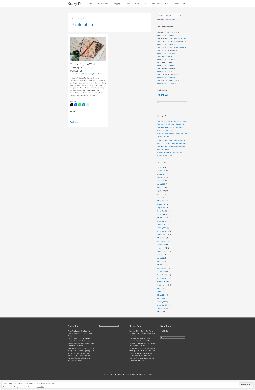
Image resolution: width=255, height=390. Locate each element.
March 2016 (161, 218)
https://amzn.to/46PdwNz (166, 35)
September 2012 (163, 285)
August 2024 (161, 174)
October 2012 (162, 282)
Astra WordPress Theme (143, 374)
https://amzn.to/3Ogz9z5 (166, 53)
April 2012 (160, 292)
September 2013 (163, 251)
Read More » (74, 122)
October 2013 (162, 248)
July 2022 (160, 194)
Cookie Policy (40, 387)
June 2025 (161, 167)
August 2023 (161, 177)
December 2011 (162, 305)
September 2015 (163, 224)
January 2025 (162, 171)
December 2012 (163, 275)
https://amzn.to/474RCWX (166, 77)
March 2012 (161, 295)
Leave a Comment (76, 74)
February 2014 (162, 241)
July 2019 (160, 197)
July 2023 (160, 181)
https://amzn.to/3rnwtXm (166, 71)
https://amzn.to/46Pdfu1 (165, 65)
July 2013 (160, 255)
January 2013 (162, 271)
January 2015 (162, 228)
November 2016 (163, 211)
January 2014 (162, 245)
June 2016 (161, 214)
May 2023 (160, 187)
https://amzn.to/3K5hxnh (166, 59)
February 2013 (162, 268)
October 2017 (162, 204)
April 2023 (161, 191)
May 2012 (160, 288)
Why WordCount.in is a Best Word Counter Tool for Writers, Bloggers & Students (80, 333)
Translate (173, 19)
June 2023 (161, 184)
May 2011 (160, 312)
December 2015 (163, 221)
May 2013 (160, 261)
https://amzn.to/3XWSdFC (166, 83)
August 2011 (161, 308)
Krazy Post (76, 3)
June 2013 (161, 258)
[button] (184, 4)
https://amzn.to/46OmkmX (166, 44)
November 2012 (163, 278)
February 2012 (162, 298)
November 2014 (163, 231)
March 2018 (161, 201)
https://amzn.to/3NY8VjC (177, 47)
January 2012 (162, 302)
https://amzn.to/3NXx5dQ (177, 38)
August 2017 (161, 208)
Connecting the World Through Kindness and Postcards (84, 67)
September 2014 (163, 234)
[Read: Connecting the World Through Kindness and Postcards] (88, 48)
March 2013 (161, 265)
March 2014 (161, 238)
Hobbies (87, 74)
